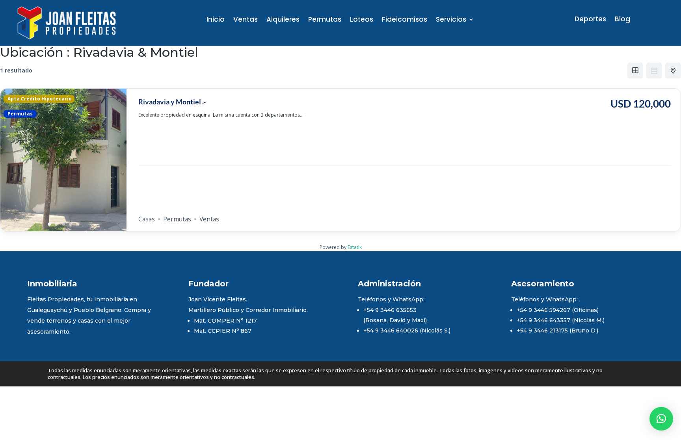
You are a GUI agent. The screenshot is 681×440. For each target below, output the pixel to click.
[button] (661, 419)
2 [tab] (56, 224)
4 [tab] (70, 224)
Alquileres (283, 20)
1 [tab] (49, 224)
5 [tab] (77, 224)
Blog (622, 20)
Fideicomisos (404, 20)
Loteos (361, 20)
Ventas (245, 20)
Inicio (216, 20)
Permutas (324, 20)
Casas (146, 219)
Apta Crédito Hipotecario (39, 99)
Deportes (590, 20)
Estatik (355, 247)
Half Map (673, 70)
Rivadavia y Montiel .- (172, 101)
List (654, 70)
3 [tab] (63, 224)
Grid (635, 70)
